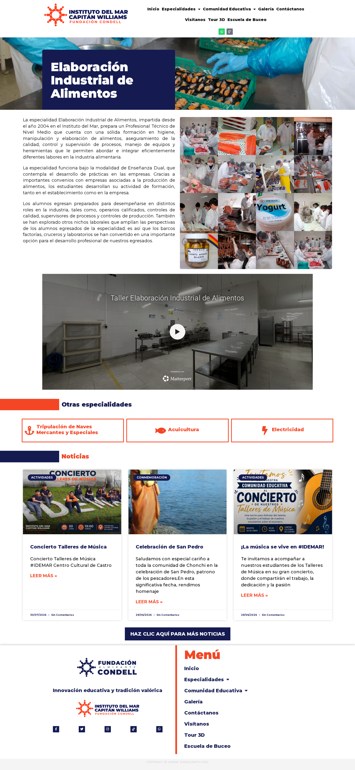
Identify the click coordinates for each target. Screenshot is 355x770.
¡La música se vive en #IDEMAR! (282, 547)
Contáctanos (290, 9)
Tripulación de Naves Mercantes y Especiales (67, 429)
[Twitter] (82, 729)
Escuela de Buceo (247, 19)
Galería (266, 9)
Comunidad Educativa (227, 9)
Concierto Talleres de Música (68, 547)
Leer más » (43, 575)
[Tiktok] (133, 729)
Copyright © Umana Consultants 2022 (177, 762)
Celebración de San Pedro (169, 547)
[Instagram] (108, 729)
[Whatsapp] (222, 31)
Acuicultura (183, 429)
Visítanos (195, 19)
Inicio (153, 9)
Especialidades (179, 9)
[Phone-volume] (230, 31)
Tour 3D (216, 19)
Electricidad (288, 429)
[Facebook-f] (56, 729)
